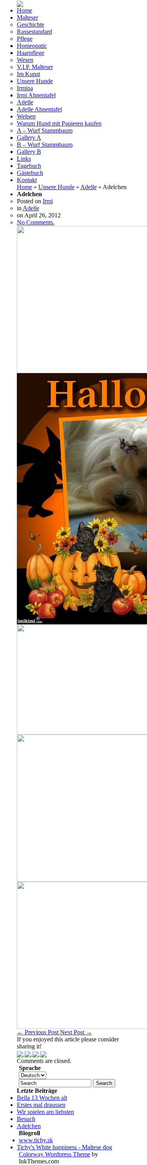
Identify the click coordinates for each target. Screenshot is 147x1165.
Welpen (26, 116)
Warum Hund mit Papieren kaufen (59, 123)
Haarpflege (30, 52)
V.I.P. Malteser (35, 67)
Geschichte (30, 24)
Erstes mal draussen (41, 1104)
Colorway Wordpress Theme (54, 1154)
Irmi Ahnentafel (36, 95)
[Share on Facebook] (36, 1053)
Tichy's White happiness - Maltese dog (64, 1147)
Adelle (25, 102)
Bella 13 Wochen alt (42, 1097)
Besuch (26, 1119)
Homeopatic (32, 45)
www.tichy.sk (36, 1140)
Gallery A (29, 137)
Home (24, 10)
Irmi (48, 201)
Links (24, 158)
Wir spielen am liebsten (45, 1111)
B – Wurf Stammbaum (45, 144)
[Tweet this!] (21, 1053)
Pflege (25, 38)
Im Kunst (28, 74)
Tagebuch (29, 165)
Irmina (25, 88)
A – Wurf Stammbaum (45, 130)
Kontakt (27, 180)
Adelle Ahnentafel (39, 109)
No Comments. (35, 222)
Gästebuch (30, 173)
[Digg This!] (43, 1053)
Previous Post (38, 1032)
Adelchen (29, 1126)
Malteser (27, 17)
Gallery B (29, 151)
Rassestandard (34, 31)
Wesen (25, 60)
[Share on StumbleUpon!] (29, 1053)
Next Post (76, 1032)
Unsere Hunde (35, 81)
